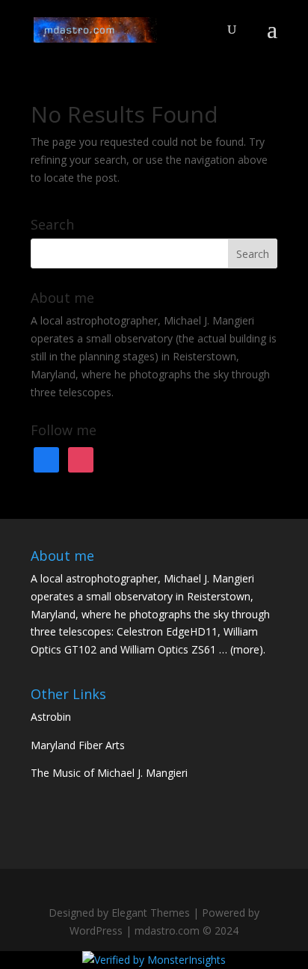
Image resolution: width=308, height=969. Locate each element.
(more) (246, 649)
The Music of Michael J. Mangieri (109, 773)
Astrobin (51, 717)
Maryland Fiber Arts (78, 745)
